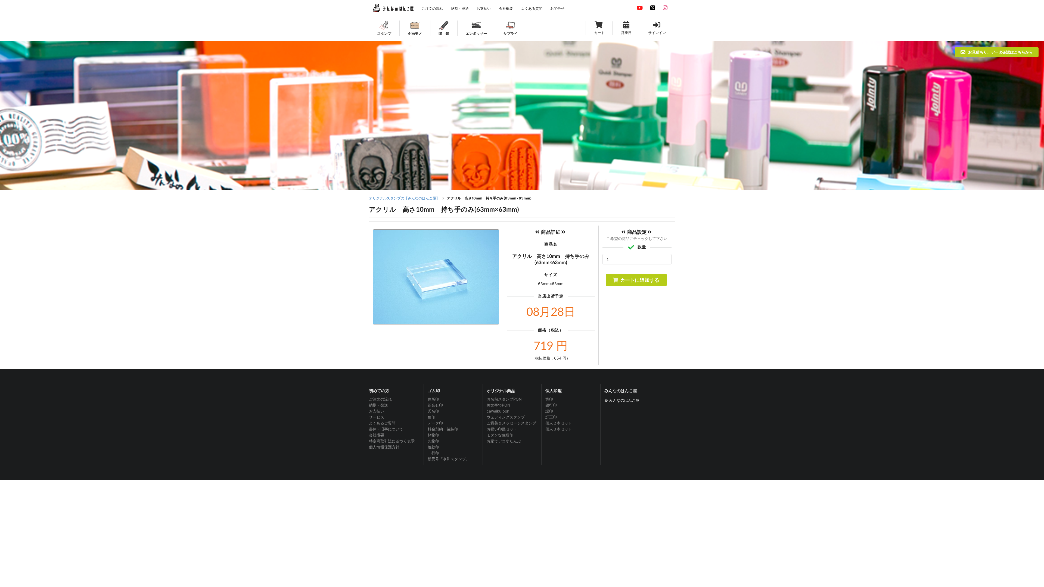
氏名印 (433, 411)
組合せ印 (435, 405)
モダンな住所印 (500, 435)
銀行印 (551, 405)
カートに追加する (639, 280)
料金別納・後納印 (443, 429)
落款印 (433, 447)
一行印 (433, 453)
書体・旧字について (386, 429)
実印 (549, 399)
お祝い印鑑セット (502, 429)
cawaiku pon (498, 411)
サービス (376, 417)
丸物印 (433, 441)
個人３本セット (558, 429)
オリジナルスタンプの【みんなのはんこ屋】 (404, 198)
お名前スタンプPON (504, 399)
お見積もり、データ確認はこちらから (1000, 52)
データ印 (435, 423)
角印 (431, 417)
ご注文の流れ (380, 399)
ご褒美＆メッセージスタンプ (511, 423)
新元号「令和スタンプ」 (449, 459)
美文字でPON (498, 405)
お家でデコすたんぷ (504, 441)
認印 (549, 411)
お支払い (376, 411)
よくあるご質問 (382, 423)
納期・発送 (378, 405)
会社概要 (376, 435)
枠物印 (433, 435)
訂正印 (551, 417)
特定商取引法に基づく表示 (392, 441)
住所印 (433, 399)
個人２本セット (558, 423)
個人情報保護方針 (384, 447)
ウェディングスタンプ (506, 417)
